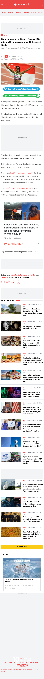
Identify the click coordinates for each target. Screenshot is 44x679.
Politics (19, 13)
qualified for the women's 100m (18, 188)
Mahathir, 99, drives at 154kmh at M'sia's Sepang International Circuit (32, 504)
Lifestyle (11, 13)
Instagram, (24, 275)
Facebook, (15, 275)
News (4, 13)
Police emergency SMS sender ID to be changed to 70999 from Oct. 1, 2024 (32, 519)
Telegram (5, 277)
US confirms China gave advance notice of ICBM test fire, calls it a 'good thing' (33, 444)
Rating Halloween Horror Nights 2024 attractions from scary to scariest (31, 395)
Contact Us (33, 662)
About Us (8, 662)
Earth (26, 13)
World (33, 13)
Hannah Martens (16, 56)
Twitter (32, 275)
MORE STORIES (22, 547)
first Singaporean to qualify (22, 173)
